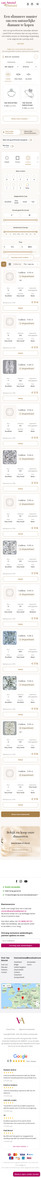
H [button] (34, 180)
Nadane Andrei (10, 1070)
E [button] (13, 180)
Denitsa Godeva (10, 1085)
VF (5, 1115)
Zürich (29, 964)
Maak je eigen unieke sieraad (27, 1174)
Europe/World (19, 977)
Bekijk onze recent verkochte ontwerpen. (20, 49)
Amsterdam (31, 962)
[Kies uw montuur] (36, 57)
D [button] (6, 180)
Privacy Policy (10, 1029)
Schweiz (17, 972)
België (16, 964)
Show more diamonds (20, 814)
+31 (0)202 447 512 (25, 921)
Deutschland (18, 970)
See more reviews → (20, 1146)
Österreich (18, 975)
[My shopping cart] (32, 4)
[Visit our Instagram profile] (20, 881)
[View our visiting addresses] (20, 996)
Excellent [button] (8, 202)
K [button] (20, 188)
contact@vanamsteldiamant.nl (13, 911)
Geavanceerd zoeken (19, 257)
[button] (37, 4)
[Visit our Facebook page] (16, 881)
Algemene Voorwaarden (27, 1029)
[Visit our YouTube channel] (25, 882)
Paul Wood (8, 1130)
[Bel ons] (36, 1168)
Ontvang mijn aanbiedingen (20, 945)
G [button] (27, 180)
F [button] (20, 180)
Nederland (18, 962)
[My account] (28, 4)
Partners (4, 970)
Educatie (4, 967)
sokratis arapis (10, 1100)
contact (21, 1165)
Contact (4, 972)
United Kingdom (20, 967)
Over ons (4, 964)
